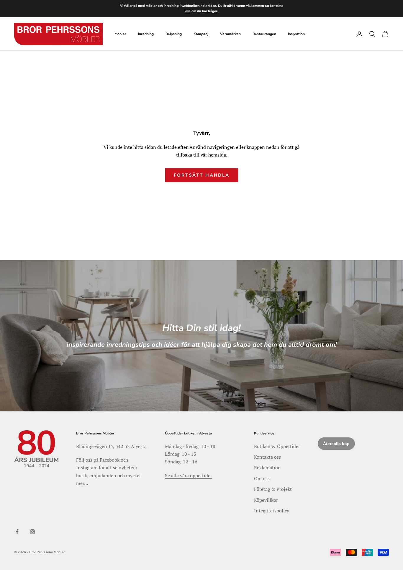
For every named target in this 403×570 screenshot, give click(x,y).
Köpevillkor (266, 500)
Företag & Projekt (273, 489)
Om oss (262, 478)
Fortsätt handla (202, 175)
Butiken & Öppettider (277, 446)
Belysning (174, 34)
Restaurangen (264, 34)
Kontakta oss (267, 457)
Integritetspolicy (271, 510)
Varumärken (230, 34)
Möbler (120, 34)
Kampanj (201, 34)
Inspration (296, 34)
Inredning (146, 34)
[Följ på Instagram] (32, 532)
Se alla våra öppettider (188, 475)
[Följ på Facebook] (17, 532)
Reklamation (267, 467)
